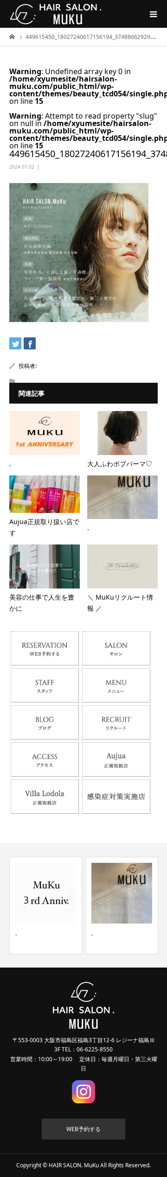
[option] (45, 905)
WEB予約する (83, 1129)
